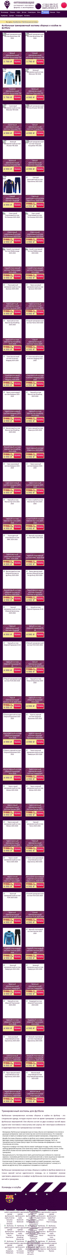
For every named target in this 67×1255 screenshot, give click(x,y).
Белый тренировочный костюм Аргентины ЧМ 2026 (12, 56)
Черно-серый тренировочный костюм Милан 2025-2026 (12, 808)
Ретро (58, 12)
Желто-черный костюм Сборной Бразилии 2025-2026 (12, 771)
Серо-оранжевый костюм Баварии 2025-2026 (12, 485)
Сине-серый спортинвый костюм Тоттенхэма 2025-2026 (12, 234)
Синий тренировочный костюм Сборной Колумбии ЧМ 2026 (12, 199)
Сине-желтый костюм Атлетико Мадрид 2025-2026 (35, 377)
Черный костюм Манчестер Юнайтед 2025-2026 (35, 413)
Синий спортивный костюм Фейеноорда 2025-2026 (35, 270)
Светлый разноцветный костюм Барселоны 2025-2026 (35, 198)
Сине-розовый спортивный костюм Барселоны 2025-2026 (12, 1057)
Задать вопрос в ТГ (50, 8)
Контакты (27, 16)
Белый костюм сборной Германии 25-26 (35, 628)
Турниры (11, 16)
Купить (17, 62)
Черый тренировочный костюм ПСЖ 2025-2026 (12, 699)
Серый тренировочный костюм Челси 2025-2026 (35, 342)
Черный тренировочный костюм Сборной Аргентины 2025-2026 (12, 629)
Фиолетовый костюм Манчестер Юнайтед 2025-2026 (12, 449)
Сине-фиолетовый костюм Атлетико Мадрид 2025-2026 (12, 377)
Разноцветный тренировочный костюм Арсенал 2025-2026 (12, 307)
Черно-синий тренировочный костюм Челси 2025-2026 (12, 879)
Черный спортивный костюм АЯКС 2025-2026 (35, 556)
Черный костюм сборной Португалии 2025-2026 (12, 1022)
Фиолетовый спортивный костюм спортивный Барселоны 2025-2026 (35, 1094)
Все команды (4, 12)
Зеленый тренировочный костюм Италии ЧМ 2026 (12, 163)
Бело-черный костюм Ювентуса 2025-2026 (35, 449)
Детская (24, 12)
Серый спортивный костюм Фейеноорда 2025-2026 (12, 270)
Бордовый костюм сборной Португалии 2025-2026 (35, 1022)
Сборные (12, 12)
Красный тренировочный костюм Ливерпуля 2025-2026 (12, 987)
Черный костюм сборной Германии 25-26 (12, 664)
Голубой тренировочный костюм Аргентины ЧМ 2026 (12, 92)
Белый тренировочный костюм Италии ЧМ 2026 (35, 128)
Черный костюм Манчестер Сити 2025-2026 (12, 520)
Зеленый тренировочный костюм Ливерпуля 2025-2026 (34, 987)
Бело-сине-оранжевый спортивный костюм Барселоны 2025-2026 (35, 878)
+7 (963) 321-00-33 (50, 6)
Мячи (38, 12)
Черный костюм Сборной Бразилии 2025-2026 (34, 699)
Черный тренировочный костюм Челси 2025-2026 (35, 844)
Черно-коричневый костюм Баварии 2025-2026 (12, 413)
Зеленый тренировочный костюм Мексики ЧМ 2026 (35, 92)
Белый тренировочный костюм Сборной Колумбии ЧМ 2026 (35, 163)
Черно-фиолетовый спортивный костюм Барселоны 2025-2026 (12, 1093)
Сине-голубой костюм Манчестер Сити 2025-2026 (35, 520)
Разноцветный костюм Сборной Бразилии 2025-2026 (12, 735)
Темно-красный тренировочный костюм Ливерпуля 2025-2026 (34, 772)
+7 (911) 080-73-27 (50, 4)
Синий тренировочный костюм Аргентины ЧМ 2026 (35, 56)
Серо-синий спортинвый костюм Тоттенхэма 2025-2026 (35, 234)
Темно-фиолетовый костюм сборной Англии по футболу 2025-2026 (35, 593)
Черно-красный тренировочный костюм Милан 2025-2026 (12, 844)
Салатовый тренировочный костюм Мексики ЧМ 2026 (12, 128)
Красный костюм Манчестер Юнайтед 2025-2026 (12, 341)
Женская (52, 12)
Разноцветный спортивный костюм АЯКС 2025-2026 (12, 556)
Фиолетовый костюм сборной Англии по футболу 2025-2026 (12, 592)
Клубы (18, 12)
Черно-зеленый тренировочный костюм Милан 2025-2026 (35, 808)
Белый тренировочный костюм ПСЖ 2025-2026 (35, 664)
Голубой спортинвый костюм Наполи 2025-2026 (12, 950)
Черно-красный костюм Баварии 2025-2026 (35, 485)
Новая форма (32, 12)
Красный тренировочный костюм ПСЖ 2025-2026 (12, 914)
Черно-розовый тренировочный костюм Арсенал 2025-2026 (35, 307)
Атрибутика (4, 16)
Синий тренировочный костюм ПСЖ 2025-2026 (35, 914)
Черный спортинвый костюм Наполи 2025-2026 (35, 950)
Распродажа (19, 16)
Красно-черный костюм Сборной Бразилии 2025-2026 (35, 735)
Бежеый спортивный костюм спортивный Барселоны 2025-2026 (35, 1057)
